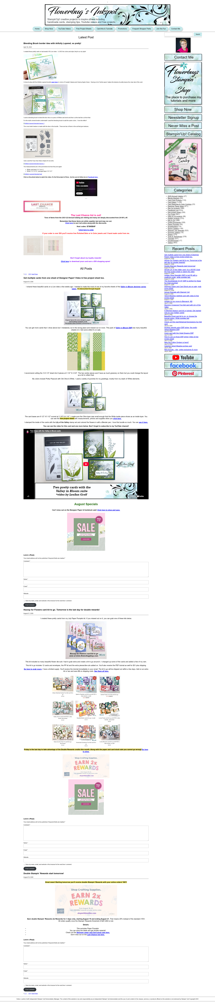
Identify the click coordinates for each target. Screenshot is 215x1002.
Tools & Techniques (175, 236)
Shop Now (49, 29)
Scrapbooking (173, 226)
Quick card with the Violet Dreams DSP (179, 333)
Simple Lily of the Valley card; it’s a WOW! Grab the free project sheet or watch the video (182, 271)
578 (29, 274)
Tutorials (171, 238)
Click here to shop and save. (108, 510)
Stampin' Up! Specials (176, 230)
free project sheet (174, 212)
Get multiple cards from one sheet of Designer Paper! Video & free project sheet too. (181, 256)
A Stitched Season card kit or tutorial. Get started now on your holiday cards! (182, 312)
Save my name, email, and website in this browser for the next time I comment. (49, 600)
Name (26, 579)
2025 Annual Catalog (175, 196)
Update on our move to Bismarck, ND (178, 301)
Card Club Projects (175, 200)
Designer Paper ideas (176, 206)
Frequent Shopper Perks (141, 29)
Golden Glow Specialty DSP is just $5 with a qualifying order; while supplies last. (180, 276)
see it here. (143, 422)
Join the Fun (161, 29)
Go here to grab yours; (33, 669)
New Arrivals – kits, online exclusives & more (181, 350)
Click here (65, 261)
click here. (117, 419)
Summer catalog (174, 232)
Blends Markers (173, 198)
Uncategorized (173, 240)
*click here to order (86, 230)
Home (37, 29)
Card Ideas (172, 202)
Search (198, 34)
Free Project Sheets (83, 29)
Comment (27, 561)
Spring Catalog (173, 228)
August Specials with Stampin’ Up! (177, 292)
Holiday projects (174, 218)
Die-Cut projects (174, 208)
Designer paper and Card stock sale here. (93, 933)
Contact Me (175, 29)
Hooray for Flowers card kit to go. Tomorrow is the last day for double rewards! (183, 261)
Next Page (34, 274)
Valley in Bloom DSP (124, 328)
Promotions (122, 29)
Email (26, 586)
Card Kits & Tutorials (105, 29)
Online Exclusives (174, 222)
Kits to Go (171, 220)
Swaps (170, 234)
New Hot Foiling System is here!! (176, 342)
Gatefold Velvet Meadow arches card (178, 346)
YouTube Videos (64, 29)
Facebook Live (173, 210)
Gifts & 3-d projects (175, 216)
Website (26, 593)
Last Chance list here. (96, 935)
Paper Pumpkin (173, 224)
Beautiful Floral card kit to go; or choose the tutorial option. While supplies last (180, 317)
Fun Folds (171, 214)
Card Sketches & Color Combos (179, 204)
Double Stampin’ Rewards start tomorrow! (179, 266)
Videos (170, 243)
